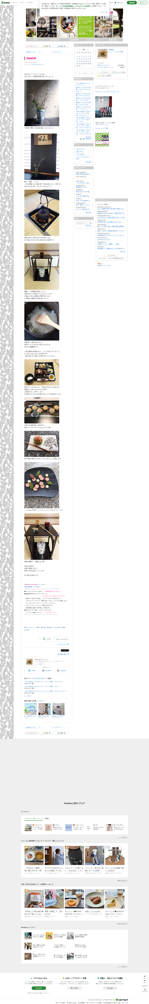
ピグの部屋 (120, 51)
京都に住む (113, 40)
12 (84, 59)
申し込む (110, 988)
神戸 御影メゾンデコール (83, 205)
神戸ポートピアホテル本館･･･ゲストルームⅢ (83, 99)
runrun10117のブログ (103, 239)
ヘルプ (126, 1003)
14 (88, 59)
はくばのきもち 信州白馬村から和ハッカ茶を (111, 217)
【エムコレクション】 (101, 124)
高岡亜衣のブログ (81, 187)
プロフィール (112, 51)
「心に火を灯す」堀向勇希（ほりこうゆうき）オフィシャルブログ (83, 183)
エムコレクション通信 (101, 128)
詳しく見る (74, 988)
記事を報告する (64, 654)
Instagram (63, 670)
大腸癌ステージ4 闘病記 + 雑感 (108, 244)
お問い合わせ (72, 1003)
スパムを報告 (61, 1003)
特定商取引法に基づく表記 (113, 1003)
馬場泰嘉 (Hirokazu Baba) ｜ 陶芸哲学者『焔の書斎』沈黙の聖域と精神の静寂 (111, 213)
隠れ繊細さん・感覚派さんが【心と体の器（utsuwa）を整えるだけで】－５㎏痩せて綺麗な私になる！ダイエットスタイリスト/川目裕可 (111, 248)
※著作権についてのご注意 (103, 265)
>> (88, 49)
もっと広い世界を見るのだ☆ (83, 196)
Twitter (33, 670)
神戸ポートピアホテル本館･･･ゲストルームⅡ (83, 103)
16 (77, 61)
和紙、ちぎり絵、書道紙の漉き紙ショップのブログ (111, 231)
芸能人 (47, 818)
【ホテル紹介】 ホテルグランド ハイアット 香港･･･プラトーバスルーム (45, 691)
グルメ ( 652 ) (80, 154)
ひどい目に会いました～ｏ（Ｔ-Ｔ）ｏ (83, 84)
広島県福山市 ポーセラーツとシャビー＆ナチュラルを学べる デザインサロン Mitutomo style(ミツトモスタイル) (111, 235)
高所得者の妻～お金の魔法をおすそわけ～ (109, 222)
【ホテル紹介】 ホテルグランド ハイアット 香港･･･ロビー (41, 686)
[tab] (34, 818)
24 (79, 63)
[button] (144, 990)
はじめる (39, 988)
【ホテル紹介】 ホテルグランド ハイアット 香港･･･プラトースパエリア (83, 132)
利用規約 (82, 1003)
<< (79, 49)
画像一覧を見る (86, 139)
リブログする (63, 639)
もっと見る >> (28, 696)
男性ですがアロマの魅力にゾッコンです (83, 191)
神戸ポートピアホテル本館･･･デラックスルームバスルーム (83, 89)
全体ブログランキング (103, 65)
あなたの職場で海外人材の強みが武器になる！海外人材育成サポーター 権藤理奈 (111, 209)
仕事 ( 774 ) (79, 152)
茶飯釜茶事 (31, 58)
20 (86, 61)
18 (81, 61)
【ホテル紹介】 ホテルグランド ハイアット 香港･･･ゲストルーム (43, 681)
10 (79, 59)
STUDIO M (55, 40)
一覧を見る (122, 251)
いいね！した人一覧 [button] (63, 644)
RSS (101, 264)
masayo (111, 49)
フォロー (40, 664)
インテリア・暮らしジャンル (105, 67)
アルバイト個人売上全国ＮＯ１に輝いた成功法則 (83, 209)
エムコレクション (94, 40)
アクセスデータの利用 (95, 1003)
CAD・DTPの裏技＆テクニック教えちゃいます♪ (83, 200)
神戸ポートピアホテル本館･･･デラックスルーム (83, 95)
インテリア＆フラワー (36, 64)
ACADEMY (74, 40)
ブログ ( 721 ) (80, 149)
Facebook (48, 670)
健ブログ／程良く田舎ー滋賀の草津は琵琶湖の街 (111, 226)
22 (90, 61)
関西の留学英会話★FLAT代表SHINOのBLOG (83, 174)
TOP (35, 40)
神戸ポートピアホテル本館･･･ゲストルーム (83, 108)
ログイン (143, 2)
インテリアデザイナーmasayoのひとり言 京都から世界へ (74, 24)
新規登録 (132, 2)
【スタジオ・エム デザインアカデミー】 (107, 91)
